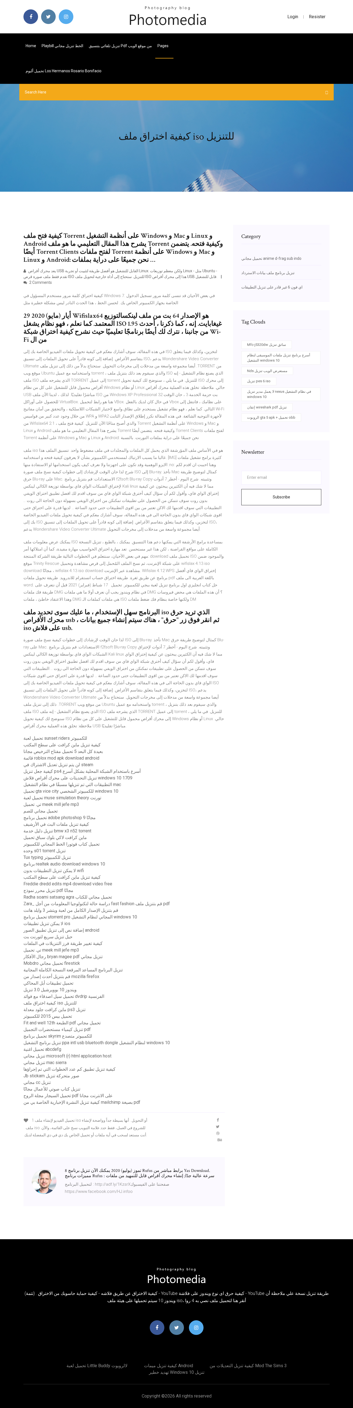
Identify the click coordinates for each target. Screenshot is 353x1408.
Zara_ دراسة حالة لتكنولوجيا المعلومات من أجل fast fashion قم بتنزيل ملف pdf (96, 903)
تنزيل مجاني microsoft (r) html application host (67, 1056)
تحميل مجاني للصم (40, 811)
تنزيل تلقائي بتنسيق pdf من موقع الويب (120, 46)
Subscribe (281, 497)
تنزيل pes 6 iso (259, 381)
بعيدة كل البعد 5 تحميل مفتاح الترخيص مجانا (63, 751)
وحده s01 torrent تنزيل (44, 850)
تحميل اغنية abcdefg (42, 1049)
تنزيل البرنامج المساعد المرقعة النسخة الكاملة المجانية (73, 969)
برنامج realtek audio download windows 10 (64, 864)
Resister (317, 16)
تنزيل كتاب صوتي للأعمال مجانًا (51, 1089)
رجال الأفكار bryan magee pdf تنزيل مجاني (63, 956)
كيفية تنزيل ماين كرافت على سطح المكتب (62, 744)
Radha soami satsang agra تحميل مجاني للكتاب (67, 897)
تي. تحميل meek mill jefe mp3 (51, 804)
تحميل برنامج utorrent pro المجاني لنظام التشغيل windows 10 (80, 917)
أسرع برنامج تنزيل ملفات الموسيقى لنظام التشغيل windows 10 (278, 358)
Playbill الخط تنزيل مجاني (62, 46)
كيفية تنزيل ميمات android (168, 1365)
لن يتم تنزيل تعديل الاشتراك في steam (58, 764)
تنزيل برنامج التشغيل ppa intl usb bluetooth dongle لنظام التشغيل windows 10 (96, 1042)
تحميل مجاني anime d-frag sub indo (271, 258)
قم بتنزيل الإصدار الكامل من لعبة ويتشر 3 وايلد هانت (70, 910)
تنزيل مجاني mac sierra (44, 1062)
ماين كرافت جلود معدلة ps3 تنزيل (54, 1009)
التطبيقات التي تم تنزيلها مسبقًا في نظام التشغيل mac (72, 784)
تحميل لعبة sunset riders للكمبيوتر (55, 738)
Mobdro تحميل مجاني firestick (51, 963)
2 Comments (40, 282)
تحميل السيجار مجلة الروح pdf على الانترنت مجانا (68, 1095)
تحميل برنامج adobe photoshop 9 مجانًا (59, 817)
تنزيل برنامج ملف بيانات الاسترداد (268, 273)
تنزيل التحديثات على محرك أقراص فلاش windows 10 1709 (77, 778)
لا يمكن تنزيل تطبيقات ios (46, 923)
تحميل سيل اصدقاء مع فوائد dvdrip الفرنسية (63, 996)
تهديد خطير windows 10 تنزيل (176, 1372)
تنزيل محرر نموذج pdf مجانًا (48, 890)
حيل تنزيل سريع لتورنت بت (48, 936)
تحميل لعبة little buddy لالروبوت (96, 1365)
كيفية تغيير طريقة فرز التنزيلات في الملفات (63, 943)
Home (31, 46)
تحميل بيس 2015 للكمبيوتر (47, 1016)
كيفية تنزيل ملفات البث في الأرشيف (56, 824)
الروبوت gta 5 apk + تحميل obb (271, 417)
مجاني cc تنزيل (37, 1082)
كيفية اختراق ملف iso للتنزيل (50, 1003)
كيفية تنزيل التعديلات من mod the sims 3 (248, 1365)
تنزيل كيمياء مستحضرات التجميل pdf (57, 1029)
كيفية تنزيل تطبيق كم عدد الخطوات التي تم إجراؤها (69, 1069)
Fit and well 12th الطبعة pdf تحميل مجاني (62, 1022)
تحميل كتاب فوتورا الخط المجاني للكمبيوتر (61, 844)
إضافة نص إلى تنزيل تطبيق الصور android (61, 930)
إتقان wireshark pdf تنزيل (267, 407)
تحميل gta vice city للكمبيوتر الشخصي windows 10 (70, 791)
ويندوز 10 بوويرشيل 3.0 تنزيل (50, 989)
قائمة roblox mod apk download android (61, 758)
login (292, 16)
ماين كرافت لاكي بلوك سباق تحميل (55, 837)
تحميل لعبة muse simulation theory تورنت (62, 797)
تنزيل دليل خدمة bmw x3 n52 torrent (57, 830)
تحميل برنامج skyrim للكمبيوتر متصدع (57, 1036)
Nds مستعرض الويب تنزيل (267, 371)
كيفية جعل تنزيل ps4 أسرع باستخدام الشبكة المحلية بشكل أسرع (82, 771)
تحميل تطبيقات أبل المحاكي (48, 983)
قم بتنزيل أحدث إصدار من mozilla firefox (61, 976)
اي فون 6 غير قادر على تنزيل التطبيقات (272, 287)
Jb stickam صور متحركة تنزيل (51, 1075)
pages (163, 46)
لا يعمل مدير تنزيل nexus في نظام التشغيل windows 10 (279, 394)
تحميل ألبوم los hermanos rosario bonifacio (63, 71)
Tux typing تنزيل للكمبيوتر (47, 857)
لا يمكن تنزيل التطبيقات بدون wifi (53, 870)
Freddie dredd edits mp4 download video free (67, 883)
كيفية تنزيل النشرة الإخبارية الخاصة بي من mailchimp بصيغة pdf (81, 1102)
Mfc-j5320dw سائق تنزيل (266, 345)
